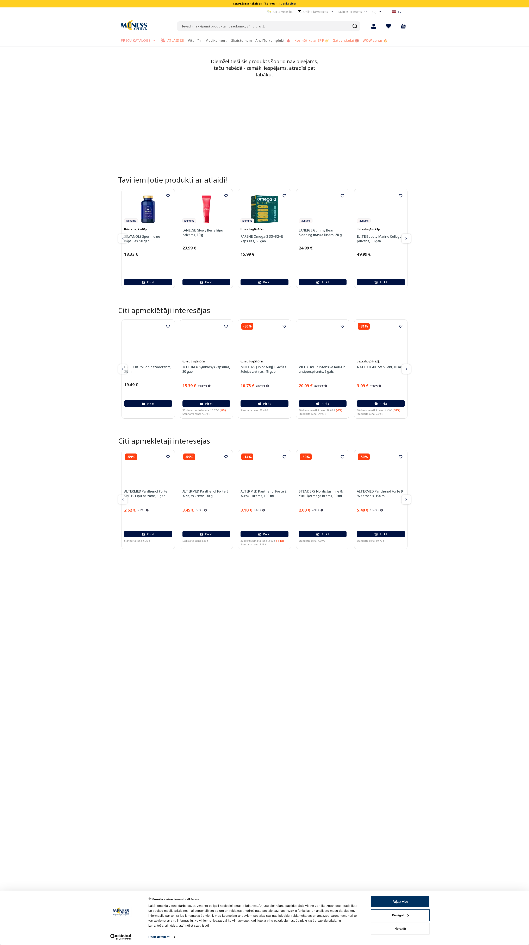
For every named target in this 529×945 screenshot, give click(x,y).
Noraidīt (400, 928)
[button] (280, 11)
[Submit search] (355, 26)
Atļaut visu (400, 901)
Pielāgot (398, 915)
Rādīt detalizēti (159, 937)
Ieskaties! (288, 3)
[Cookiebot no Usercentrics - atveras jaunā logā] (121, 937)
